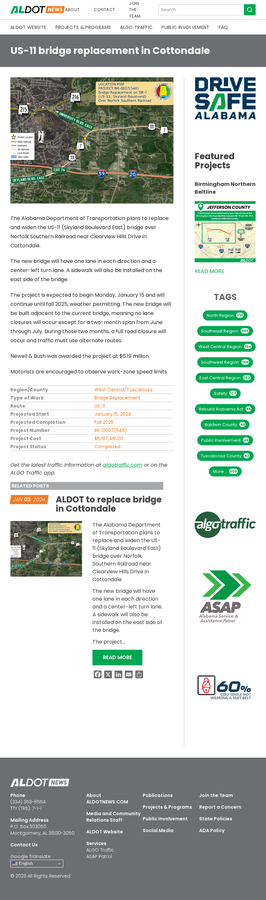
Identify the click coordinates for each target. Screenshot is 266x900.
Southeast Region (224, 331)
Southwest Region (224, 362)
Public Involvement (185, 27)
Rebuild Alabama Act (225, 409)
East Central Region (225, 378)
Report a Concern (220, 807)
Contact (104, 10)
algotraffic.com (122, 465)
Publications (158, 795)
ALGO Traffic (136, 27)
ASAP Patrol (99, 856)
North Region (225, 315)
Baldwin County (225, 425)
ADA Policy (211, 830)
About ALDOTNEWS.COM (107, 798)
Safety (225, 393)
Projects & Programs (83, 27)
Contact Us (24, 844)
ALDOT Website (28, 27)
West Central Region (225, 347)
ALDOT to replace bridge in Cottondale (109, 504)
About (72, 10)
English (25, 863)
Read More (122, 657)
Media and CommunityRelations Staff (113, 816)
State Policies (215, 818)
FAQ (223, 27)
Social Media (158, 830)
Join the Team (134, 9)
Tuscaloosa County (225, 456)
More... (225, 471)
